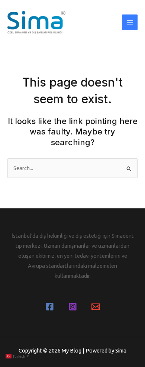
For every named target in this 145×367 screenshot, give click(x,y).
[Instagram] (72, 306)
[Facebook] (49, 306)
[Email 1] (95, 306)
